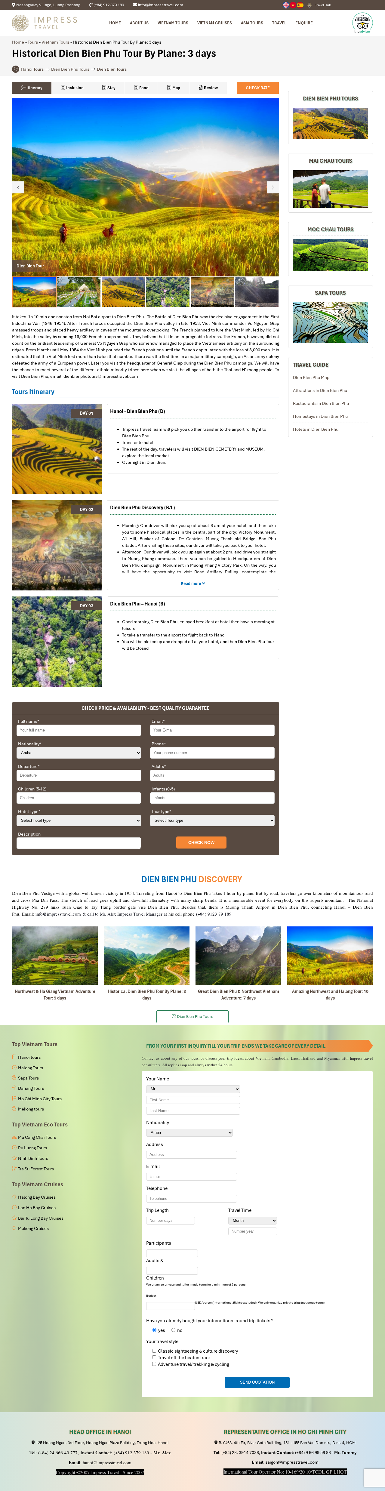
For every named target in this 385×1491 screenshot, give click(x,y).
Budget (151, 1296)
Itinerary (34, 88)
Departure (29, 766)
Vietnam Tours (55, 42)
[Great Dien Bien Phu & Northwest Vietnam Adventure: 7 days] (238, 955)
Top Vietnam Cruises (37, 1184)
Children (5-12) (32, 789)
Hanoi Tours (32, 69)
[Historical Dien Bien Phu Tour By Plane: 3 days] (146, 955)
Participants (159, 1243)
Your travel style (162, 1342)
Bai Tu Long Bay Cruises (40, 1218)
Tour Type (161, 811)
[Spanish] (300, 5)
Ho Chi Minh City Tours (40, 1098)
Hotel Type (29, 811)
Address (154, 1144)
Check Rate (258, 88)
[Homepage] (44, 23)
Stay (111, 88)
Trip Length (158, 1210)
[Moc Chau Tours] (330, 255)
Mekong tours (31, 1109)
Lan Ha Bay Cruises (37, 1207)
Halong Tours (30, 1068)
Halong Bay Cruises (37, 1197)
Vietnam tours (173, 23)
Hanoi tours (29, 1057)
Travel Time (241, 1210)
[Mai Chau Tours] (330, 189)
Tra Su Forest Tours (36, 1169)
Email (158, 721)
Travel (279, 23)
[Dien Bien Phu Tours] (330, 123)
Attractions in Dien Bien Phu (320, 390)
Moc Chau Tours (330, 229)
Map (175, 88)
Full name (28, 721)
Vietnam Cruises (214, 23)
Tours (33, 42)
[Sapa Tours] (330, 322)
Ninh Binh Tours (33, 1158)
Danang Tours (31, 1088)
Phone (159, 744)
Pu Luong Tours (32, 1148)
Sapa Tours (330, 293)
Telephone (158, 1188)
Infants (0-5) (163, 789)
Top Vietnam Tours (34, 1044)
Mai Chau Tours (330, 161)
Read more (191, 583)
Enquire (304, 23)
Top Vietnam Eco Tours (40, 1124)
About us (139, 23)
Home (115, 23)
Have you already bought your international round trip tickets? (209, 1321)
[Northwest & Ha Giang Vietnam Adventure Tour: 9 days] (55, 955)
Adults (159, 766)
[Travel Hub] (309, 5)
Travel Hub (323, 5)
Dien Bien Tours (112, 69)
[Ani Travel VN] (293, 5)
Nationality (30, 744)
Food (143, 88)
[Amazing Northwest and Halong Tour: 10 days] (330, 955)
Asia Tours (252, 23)
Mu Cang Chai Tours (37, 1137)
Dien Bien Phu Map (311, 377)
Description (29, 834)
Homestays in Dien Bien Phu (320, 416)
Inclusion (74, 88)
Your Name (158, 1079)
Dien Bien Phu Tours (70, 69)
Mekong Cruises (33, 1228)
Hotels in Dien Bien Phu (315, 429)
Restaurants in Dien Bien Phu (321, 403)
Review (210, 88)
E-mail (154, 1166)
